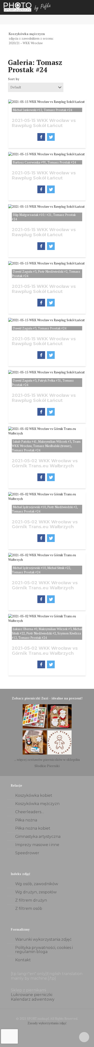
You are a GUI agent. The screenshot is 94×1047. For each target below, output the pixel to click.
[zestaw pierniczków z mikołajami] (59, 727)
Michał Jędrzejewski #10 (29, 507)
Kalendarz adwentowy (32, 999)
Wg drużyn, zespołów (36, 892)
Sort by (13, 79)
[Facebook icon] (42, 1029)
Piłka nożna (26, 820)
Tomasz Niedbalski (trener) (52, 446)
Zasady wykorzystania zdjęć (47, 1023)
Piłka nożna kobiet (32, 828)
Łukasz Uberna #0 (25, 629)
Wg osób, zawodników (36, 884)
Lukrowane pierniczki (31, 994)
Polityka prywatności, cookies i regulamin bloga (44, 949)
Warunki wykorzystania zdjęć (43, 939)
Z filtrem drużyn (31, 900)
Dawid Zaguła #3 (24, 271)
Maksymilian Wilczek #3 (54, 441)
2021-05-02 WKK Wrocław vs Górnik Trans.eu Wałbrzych (45, 463)
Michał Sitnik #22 (58, 568)
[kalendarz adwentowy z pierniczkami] (35, 727)
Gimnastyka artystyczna (37, 836)
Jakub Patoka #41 (25, 441)
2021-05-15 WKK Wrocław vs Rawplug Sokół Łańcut (44, 123)
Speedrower (27, 853)
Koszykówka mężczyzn (37, 803)
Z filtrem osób (28, 908)
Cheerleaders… (29, 812)
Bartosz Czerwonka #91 (29, 162)
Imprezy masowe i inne (37, 844)
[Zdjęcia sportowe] (28, 7)
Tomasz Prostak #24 (58, 110)
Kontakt (23, 960)
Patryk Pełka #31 (49, 380)
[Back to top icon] (84, 1037)
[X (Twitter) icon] (47, 1029)
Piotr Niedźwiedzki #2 (52, 271)
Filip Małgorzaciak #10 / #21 (32, 215)
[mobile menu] (87, 7)
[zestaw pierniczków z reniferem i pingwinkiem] (35, 753)
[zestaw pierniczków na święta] (59, 753)
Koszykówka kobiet (33, 795)
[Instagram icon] (52, 1029)
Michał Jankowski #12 (27, 110)
